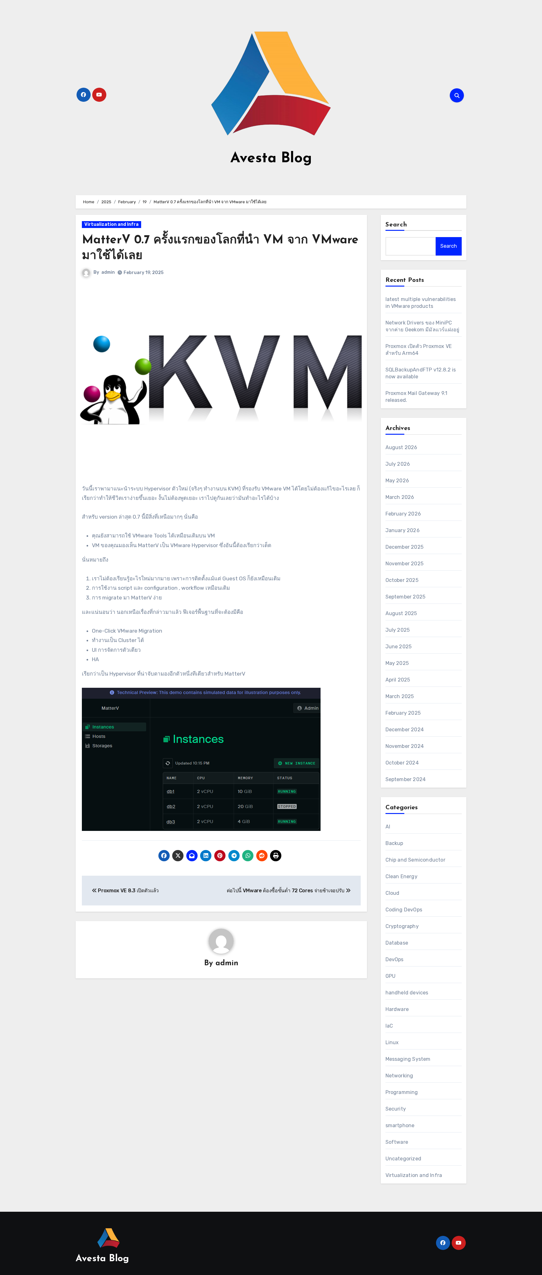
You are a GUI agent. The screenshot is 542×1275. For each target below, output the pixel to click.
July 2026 (397, 464)
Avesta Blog (271, 158)
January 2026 (402, 530)
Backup (394, 843)
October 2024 (402, 763)
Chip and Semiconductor (415, 860)
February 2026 (403, 514)
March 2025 (399, 696)
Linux (392, 1042)
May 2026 (397, 481)
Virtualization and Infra (111, 224)
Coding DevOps (403, 910)
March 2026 (399, 497)
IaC (389, 1026)
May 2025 (397, 663)
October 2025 (401, 580)
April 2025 (397, 680)
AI (387, 827)
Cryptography (402, 926)
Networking (399, 1076)
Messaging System (408, 1059)
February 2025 (403, 713)
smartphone (400, 1125)
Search (396, 225)
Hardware (397, 1009)
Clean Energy (401, 876)
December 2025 (404, 547)
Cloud (392, 893)
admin (108, 272)
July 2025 (397, 630)
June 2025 (398, 647)
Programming (401, 1092)
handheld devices (406, 993)
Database (396, 943)
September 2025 (405, 597)
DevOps (394, 959)
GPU (390, 976)
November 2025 (404, 564)
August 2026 (401, 447)
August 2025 (401, 613)
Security (395, 1109)
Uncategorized (403, 1159)
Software (396, 1142)
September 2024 (405, 779)
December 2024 (404, 730)
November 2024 (404, 746)
